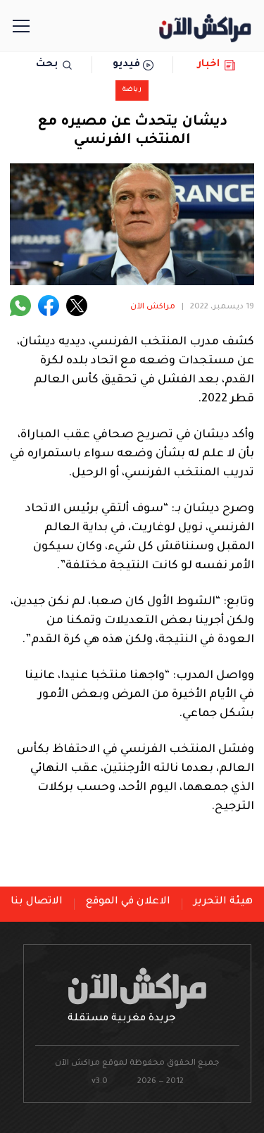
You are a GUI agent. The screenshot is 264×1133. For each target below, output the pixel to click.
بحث (47, 64)
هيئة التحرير (223, 902)
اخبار (209, 64)
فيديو (126, 64)
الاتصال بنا (37, 902)
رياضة (132, 90)
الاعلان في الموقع (128, 902)
